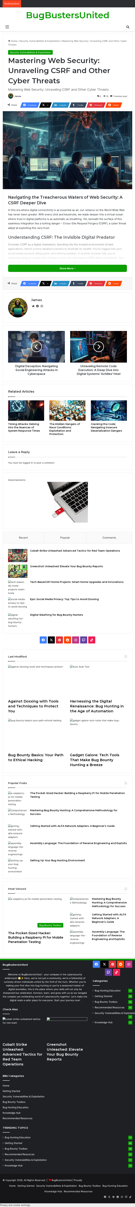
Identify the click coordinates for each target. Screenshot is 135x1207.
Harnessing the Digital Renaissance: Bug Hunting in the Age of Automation (97, 706)
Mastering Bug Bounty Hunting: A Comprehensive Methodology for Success (109, 902)
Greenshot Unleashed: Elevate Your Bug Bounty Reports (66, 566)
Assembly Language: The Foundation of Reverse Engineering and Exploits (78, 843)
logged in (28, 462)
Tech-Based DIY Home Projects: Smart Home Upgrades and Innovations (77, 582)
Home (13, 41)
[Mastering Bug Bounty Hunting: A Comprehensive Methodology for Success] (17, 815)
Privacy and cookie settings (15, 1205)
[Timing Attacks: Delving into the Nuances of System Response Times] (26, 410)
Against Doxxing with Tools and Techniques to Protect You (33, 706)
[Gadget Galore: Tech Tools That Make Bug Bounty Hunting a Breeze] (98, 735)
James (17, 96)
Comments (109, 537)
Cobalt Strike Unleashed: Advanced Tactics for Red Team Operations (75, 550)
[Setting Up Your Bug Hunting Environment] (17, 866)
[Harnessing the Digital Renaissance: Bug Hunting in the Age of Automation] (98, 681)
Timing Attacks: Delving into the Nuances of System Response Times (24, 427)
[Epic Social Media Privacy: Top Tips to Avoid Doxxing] (17, 604)
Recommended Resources (109, 1007)
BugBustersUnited (62, 1180)
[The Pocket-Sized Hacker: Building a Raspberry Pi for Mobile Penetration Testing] (17, 798)
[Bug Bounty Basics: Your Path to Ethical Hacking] (36, 735)
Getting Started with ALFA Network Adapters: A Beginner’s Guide (72, 826)
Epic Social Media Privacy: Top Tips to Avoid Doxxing (64, 599)
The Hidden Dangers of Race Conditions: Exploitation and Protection (64, 429)
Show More (67, 268)
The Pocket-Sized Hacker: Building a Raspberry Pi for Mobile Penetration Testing (35, 937)
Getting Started (103, 996)
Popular (65, 537)
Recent (23, 537)
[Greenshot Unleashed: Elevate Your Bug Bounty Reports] (17, 571)
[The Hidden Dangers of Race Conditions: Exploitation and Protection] (67, 410)
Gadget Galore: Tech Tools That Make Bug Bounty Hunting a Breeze (94, 760)
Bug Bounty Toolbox (106, 1001)
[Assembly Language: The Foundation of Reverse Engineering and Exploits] (17, 848)
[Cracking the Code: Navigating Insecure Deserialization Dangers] (109, 410)
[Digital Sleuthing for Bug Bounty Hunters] (17, 620)
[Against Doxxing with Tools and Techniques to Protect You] (36, 681)
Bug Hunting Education (108, 990)
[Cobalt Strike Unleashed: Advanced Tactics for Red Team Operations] (17, 555)
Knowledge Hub (103, 1022)
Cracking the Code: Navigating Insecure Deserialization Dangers (106, 427)
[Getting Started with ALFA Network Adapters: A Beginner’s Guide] (17, 831)
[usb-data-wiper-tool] (67, 521)
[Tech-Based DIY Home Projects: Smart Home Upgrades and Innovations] (17, 587)
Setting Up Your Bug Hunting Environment (57, 860)
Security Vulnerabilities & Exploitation (39, 41)
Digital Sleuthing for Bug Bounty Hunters (56, 614)
